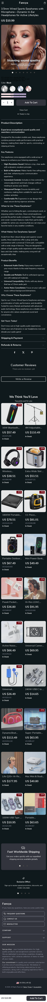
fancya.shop (7, 949)
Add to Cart (36, 998)
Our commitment (9, 962)
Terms (25, 987)
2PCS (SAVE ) (7, 94)
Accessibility (37, 987)
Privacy (30, 987)
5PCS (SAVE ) (7, 96)
